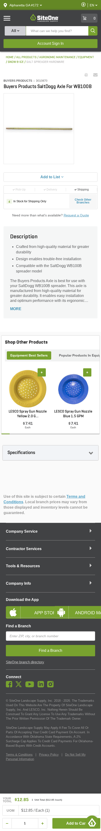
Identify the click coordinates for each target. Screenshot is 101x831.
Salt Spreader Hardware (45, 62)
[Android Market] (74, 608)
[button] (24, 5)
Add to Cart (76, 823)
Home (10, 57)
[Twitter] (20, 686)
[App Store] (26, 608)
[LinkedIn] (42, 686)
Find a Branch (18, 626)
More (15, 309)
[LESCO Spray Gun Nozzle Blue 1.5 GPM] (73, 389)
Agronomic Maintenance (57, 57)
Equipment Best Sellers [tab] (29, 355)
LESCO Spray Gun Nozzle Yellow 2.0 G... (28, 414)
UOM (11, 810)
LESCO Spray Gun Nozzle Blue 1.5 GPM (73, 414)
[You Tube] (31, 686)
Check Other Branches (83, 201)
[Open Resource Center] (92, 822)
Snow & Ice (16, 62)
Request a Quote (76, 215)
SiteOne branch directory (25, 662)
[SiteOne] (44, 21)
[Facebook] (10, 686)
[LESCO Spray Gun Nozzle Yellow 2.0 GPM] (27, 389)
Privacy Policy (49, 754)
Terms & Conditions (19, 754)
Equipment (86, 57)
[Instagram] (51, 686)
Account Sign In (50, 43)
